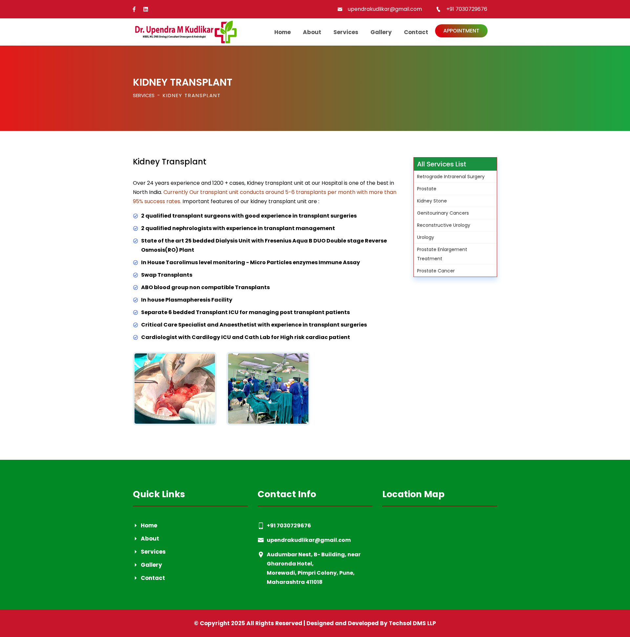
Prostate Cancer (436, 270)
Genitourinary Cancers (443, 213)
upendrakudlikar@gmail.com (385, 9)
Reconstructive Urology (443, 225)
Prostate (426, 188)
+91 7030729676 (466, 9)
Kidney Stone (432, 201)
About (312, 32)
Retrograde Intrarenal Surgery (451, 176)
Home (282, 32)
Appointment (461, 30)
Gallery (381, 32)
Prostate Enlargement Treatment (442, 254)
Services (345, 32)
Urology (425, 237)
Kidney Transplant (192, 95)
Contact (416, 32)
